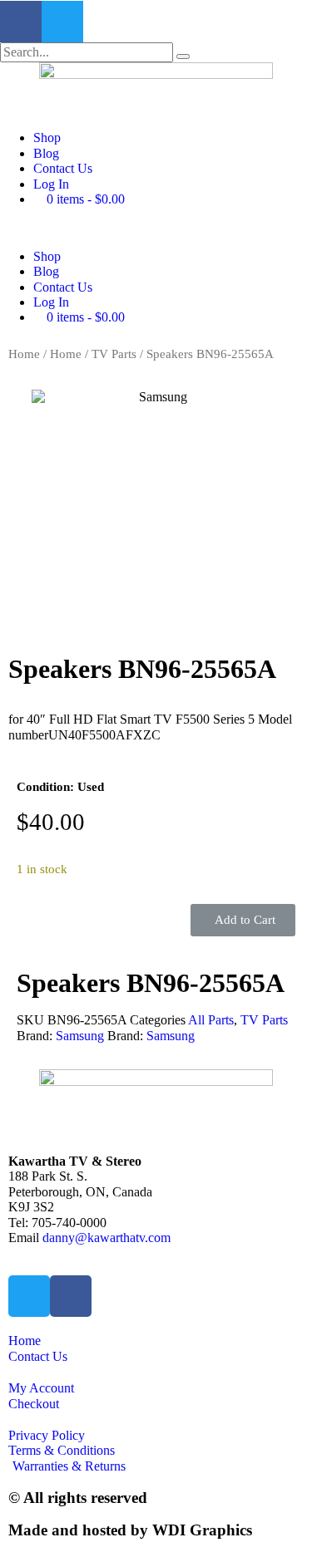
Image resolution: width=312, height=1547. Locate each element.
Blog (46, 153)
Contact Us (62, 168)
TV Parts (114, 354)
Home (24, 354)
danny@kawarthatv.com (106, 1237)
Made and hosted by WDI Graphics (130, 1530)
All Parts (211, 1020)
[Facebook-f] (21, 21)
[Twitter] (62, 21)
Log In (51, 184)
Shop (47, 137)
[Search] (183, 56)
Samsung (80, 1036)
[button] (156, 227)
